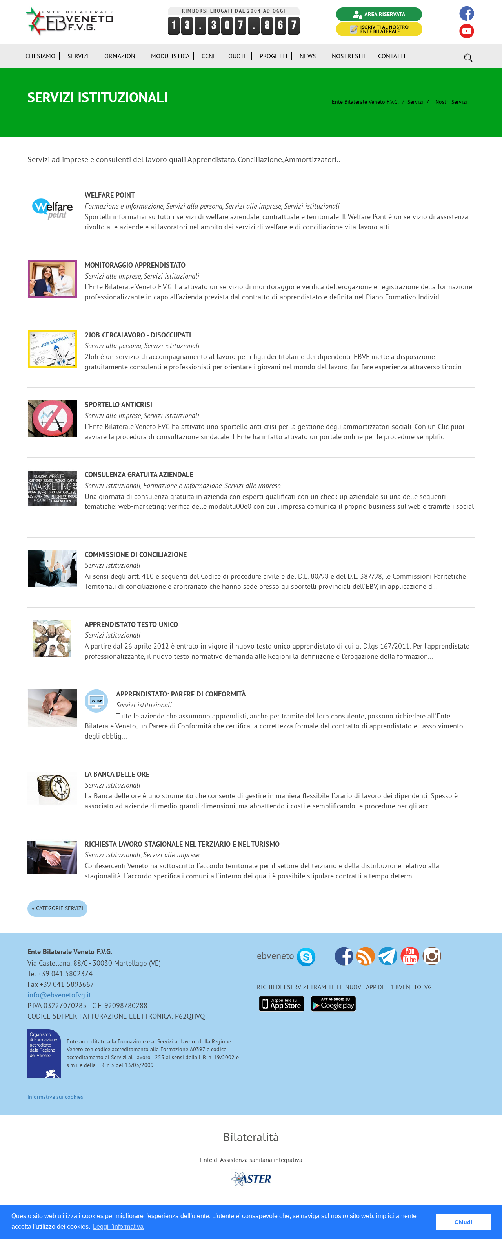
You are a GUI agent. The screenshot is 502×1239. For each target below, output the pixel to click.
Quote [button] (237, 56)
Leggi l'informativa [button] (118, 1226)
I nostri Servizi (449, 101)
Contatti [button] (392, 56)
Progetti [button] (273, 56)
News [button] (308, 56)
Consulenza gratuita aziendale (139, 475)
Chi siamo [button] (40, 56)
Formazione (120, 56)
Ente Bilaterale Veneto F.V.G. (365, 101)
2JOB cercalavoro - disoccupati (138, 335)
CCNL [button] (209, 56)
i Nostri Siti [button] (347, 56)
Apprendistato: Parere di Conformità (181, 694)
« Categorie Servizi (57, 908)
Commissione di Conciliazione (136, 555)
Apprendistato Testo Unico (131, 625)
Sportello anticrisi (118, 405)
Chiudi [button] (463, 1222)
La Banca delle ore (117, 774)
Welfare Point (110, 195)
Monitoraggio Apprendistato (135, 265)
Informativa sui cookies (55, 1096)
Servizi (415, 101)
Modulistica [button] (170, 56)
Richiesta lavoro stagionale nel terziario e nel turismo (182, 844)
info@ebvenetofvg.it (59, 994)
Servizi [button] (78, 56)
